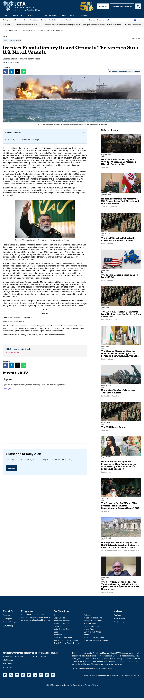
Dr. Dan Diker (106, 396)
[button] (5, 71)
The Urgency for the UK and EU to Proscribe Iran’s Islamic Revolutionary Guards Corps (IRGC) (120, 505)
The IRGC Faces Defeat (113, 427)
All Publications (12, 353)
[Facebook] (5, 675)
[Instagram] (23, 675)
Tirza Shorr (116, 396)
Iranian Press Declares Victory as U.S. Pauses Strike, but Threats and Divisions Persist (120, 201)
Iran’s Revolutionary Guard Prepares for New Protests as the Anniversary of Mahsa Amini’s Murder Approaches (118, 465)
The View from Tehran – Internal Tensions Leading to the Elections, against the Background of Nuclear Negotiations (120, 585)
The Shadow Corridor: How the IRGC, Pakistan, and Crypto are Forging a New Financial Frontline (120, 353)
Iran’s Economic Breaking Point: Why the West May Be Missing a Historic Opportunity (118, 161)
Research (31, 15)
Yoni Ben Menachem (109, 320)
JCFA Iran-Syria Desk (11, 62)
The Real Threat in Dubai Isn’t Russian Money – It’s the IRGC (117, 239)
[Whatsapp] (53, 675)
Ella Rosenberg (107, 243)
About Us (16, 15)
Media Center (67, 15)
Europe (103, 272)
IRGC (5, 40)
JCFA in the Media (49, 15)
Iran (5, 36)
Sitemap (115, 675)
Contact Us (84, 15)
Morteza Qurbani (15, 40)
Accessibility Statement (131, 675)
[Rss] (35, 675)
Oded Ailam (105, 167)
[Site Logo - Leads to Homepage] (22, 6)
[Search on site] (138, 6)
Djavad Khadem (107, 592)
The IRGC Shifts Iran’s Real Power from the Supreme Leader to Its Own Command (121, 314)
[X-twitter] (11, 675)
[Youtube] (17, 675)
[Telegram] (29, 675)
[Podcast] (41, 675)
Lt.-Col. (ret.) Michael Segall (111, 550)
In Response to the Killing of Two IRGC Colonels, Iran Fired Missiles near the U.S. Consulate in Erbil (120, 545)
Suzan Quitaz (106, 472)
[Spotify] (47, 675)
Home (5, 15)
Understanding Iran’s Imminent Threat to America (118, 391)
